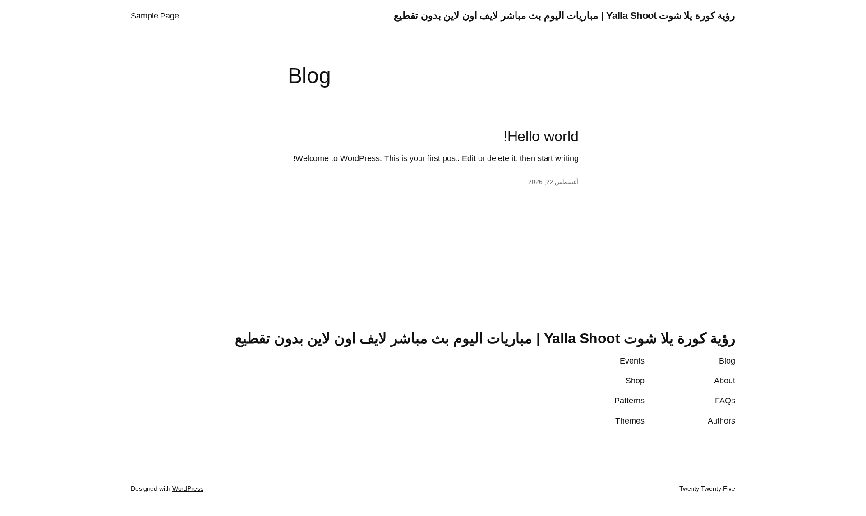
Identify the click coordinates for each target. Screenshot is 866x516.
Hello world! (541, 136)
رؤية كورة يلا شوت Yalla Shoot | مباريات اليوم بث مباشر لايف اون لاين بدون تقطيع (564, 15)
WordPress (187, 488)
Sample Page (155, 15)
